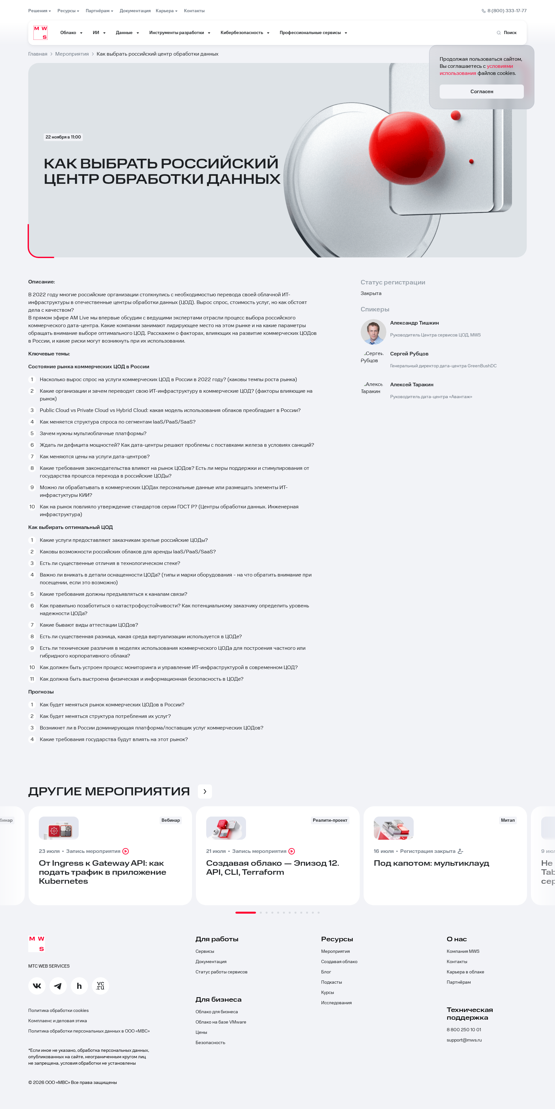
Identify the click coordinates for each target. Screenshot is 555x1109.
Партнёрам (459, 982)
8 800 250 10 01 (464, 1030)
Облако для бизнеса (217, 1012)
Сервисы (205, 951)
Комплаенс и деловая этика (57, 1021)
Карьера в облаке (465, 972)
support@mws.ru (464, 1040)
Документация (211, 962)
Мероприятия (335, 951)
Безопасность (210, 1043)
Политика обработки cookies (58, 1010)
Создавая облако (339, 962)
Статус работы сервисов (222, 972)
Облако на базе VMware (221, 1022)
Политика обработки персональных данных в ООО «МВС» (89, 1031)
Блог (326, 972)
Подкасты (331, 982)
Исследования (336, 1003)
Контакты (457, 962)
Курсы (327, 992)
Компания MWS (463, 951)
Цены (201, 1032)
